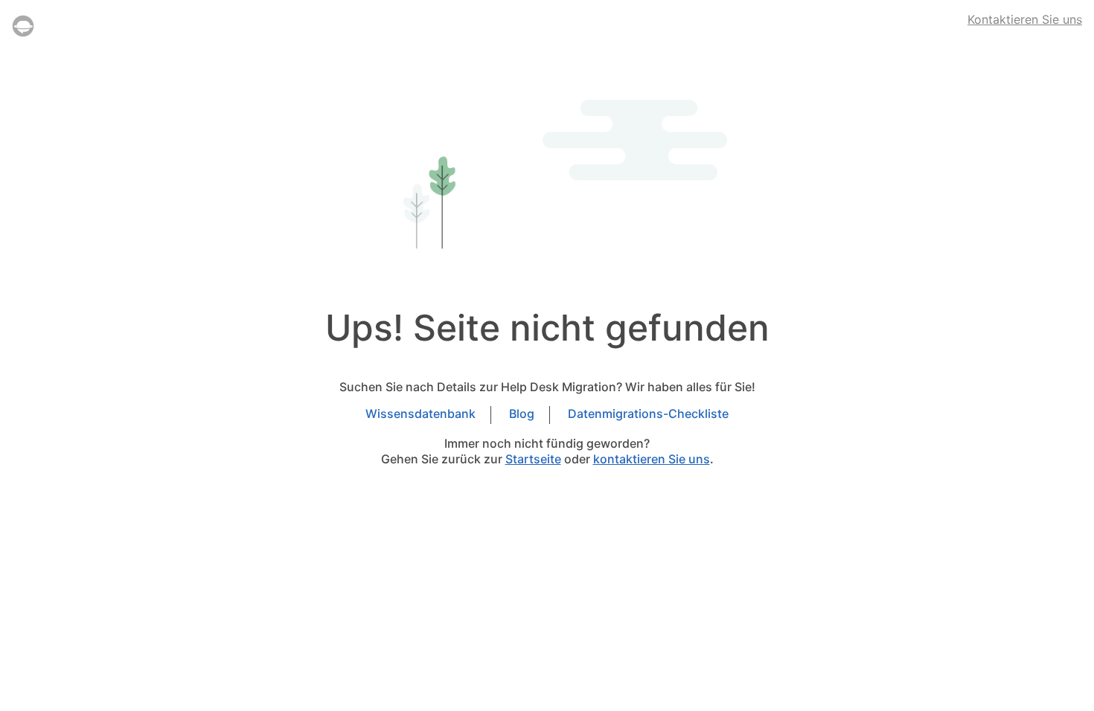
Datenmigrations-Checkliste (648, 414)
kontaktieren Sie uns (651, 458)
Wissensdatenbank (420, 414)
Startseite (533, 458)
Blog (521, 414)
